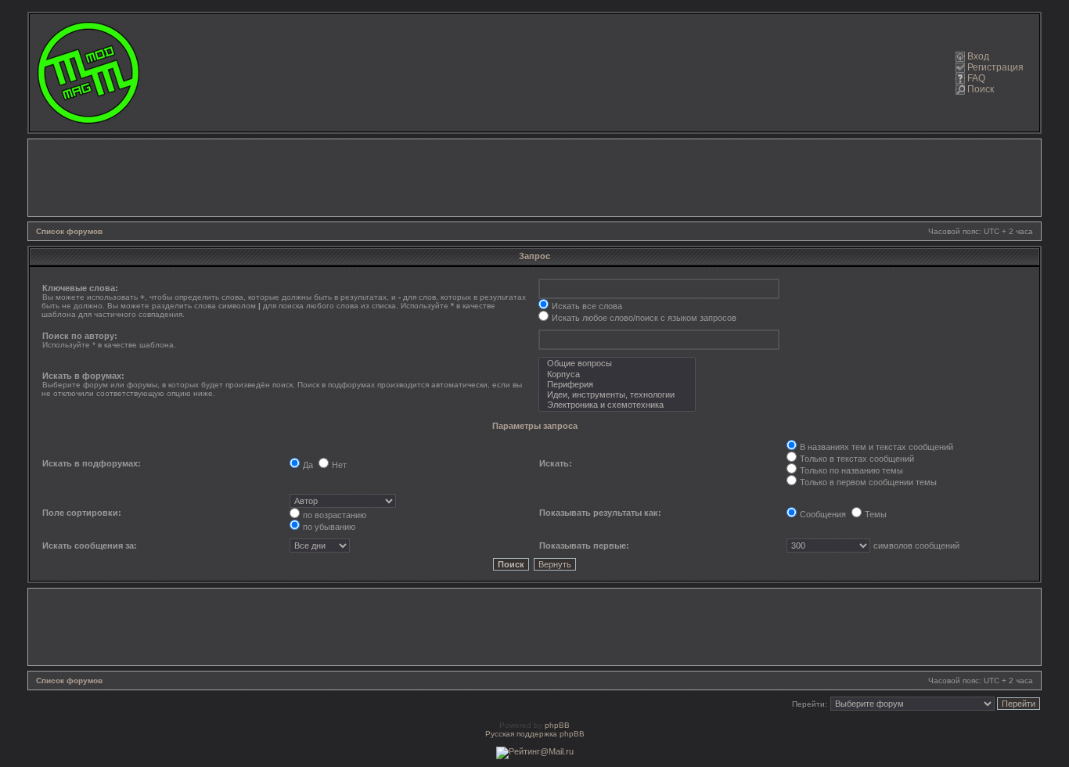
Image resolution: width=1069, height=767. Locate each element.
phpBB (557, 725)
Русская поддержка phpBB (535, 733)
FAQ (976, 78)
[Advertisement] (534, 177)
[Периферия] (617, 385)
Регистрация (995, 67)
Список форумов (69, 231)
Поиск (980, 89)
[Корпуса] (617, 374)
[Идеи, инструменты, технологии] (617, 395)
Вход (978, 56)
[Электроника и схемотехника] (617, 405)
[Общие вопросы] (617, 363)
